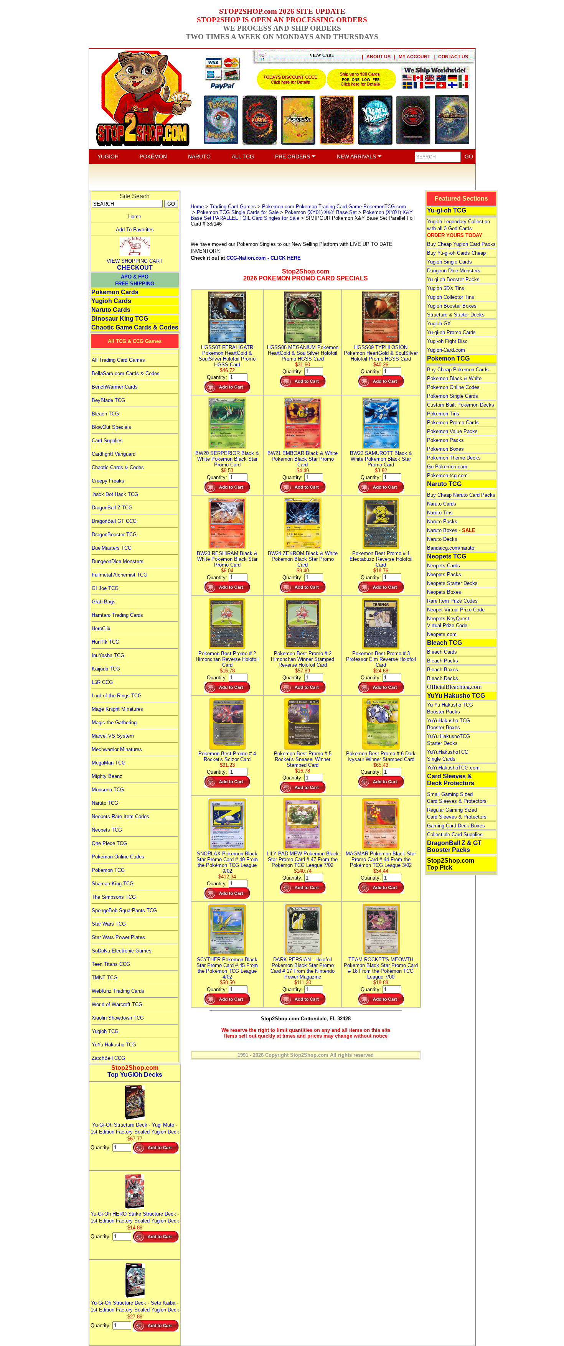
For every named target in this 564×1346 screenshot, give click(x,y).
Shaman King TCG (113, 883)
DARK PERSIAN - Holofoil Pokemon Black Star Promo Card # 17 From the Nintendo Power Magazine (302, 968)
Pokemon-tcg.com (447, 475)
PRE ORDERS (293, 156)
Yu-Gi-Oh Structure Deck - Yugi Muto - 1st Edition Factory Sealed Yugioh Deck (135, 1128)
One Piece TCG (109, 843)
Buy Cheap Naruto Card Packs (461, 495)
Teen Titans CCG (111, 964)
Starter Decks (469, 315)
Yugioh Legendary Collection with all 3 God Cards (458, 228)
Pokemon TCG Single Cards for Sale (238, 212)
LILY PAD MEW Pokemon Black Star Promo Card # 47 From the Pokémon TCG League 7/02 (303, 859)
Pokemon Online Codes (118, 857)
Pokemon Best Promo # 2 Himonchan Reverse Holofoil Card (227, 659)
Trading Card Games (233, 206)
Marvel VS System (113, 736)
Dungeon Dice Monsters (453, 270)
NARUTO (199, 156)
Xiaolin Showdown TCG (118, 1018)
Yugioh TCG (105, 1031)
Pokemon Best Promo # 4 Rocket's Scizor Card (227, 756)
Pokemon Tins (443, 414)
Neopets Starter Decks (452, 583)
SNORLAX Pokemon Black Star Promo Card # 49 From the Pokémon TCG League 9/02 (227, 862)
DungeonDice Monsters (117, 561)
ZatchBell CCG (108, 1058)
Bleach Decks (442, 678)
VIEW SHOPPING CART (135, 261)
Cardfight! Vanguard (113, 454)
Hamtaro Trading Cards (117, 615)
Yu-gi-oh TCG (446, 210)
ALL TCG (243, 156)
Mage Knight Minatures (117, 709)
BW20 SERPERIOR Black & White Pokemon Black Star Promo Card (227, 459)
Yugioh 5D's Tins (445, 288)
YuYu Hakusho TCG (114, 1045)
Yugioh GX (439, 323)
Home (134, 216)
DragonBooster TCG (114, 534)
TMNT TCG (104, 977)
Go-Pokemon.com (447, 467)
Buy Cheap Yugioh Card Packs (461, 244)
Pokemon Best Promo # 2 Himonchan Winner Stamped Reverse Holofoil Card (302, 659)
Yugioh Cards (111, 301)
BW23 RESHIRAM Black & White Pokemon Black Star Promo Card (227, 559)
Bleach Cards (442, 652)
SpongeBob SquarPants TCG (124, 910)
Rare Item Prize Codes (452, 601)
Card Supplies (107, 440)
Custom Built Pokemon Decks (460, 405)
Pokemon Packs (445, 440)
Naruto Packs (442, 521)
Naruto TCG (105, 803)
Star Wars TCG (109, 924)
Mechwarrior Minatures (117, 749)
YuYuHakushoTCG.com (453, 768)
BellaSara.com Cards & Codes (126, 373)
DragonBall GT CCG (114, 521)
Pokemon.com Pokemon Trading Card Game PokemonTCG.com (334, 206)
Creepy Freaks (108, 481)
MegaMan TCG (108, 763)
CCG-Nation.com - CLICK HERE (263, 258)
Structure (437, 315)
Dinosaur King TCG (119, 318)
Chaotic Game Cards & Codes (134, 327)
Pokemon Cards (115, 292)
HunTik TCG (105, 642)
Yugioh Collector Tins (450, 297)
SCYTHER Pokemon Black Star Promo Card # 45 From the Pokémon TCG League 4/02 (227, 968)
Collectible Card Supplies (455, 834)
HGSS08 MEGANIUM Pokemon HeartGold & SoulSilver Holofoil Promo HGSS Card (302, 353)
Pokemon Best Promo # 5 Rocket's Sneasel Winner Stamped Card (302, 759)
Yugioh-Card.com (446, 350)
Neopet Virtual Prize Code (456, 610)
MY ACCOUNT (414, 56)
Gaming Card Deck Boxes (456, 826)
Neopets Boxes (444, 592)
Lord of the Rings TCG (117, 696)
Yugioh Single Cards (449, 262)
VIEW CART (322, 55)
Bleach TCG (105, 414)
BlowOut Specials (111, 427)
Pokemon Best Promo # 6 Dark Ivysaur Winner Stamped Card (381, 756)
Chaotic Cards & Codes (118, 467)
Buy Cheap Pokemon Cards (458, 369)
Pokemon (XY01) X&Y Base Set (321, 212)
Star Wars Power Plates (118, 937)
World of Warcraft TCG (117, 1004)
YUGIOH (108, 156)
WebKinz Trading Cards (118, 991)
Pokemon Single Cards (452, 396)
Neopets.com (442, 634)
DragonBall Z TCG (112, 508)
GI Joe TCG (105, 588)
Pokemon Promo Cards (453, 422)
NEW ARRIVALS (357, 156)
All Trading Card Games (118, 360)
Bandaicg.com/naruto (450, 548)
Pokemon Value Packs (452, 431)
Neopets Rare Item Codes (120, 816)
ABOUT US (378, 56)
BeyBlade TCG (108, 400)
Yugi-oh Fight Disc (447, 341)
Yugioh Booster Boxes (452, 306)
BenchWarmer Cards (115, 387)
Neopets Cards (443, 565)
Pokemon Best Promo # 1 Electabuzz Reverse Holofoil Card (381, 559)
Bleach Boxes (442, 669)
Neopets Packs (444, 574)
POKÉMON (153, 156)
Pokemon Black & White (454, 378)
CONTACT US (453, 56)
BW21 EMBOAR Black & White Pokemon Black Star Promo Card (302, 459)
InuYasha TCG (108, 655)
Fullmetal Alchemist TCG (119, 575)
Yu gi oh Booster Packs (453, 279)
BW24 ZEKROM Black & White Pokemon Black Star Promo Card (303, 559)
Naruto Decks (442, 539)
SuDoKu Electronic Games (122, 951)
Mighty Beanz (107, 776)
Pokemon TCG (108, 870)
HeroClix (101, 628)
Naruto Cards (110, 309)
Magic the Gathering (114, 722)
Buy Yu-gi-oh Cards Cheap (456, 253)
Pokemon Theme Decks (454, 458)
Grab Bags (103, 602)
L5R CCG (102, 682)
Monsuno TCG (108, 789)
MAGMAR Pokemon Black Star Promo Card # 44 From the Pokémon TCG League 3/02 (381, 859)
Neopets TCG (107, 830)
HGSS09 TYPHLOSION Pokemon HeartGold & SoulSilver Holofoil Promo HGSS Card (381, 353)
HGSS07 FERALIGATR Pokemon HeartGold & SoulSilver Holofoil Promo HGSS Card (227, 355)
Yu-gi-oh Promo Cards (451, 332)
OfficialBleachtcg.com (454, 687)
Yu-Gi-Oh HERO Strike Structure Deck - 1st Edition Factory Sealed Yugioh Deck (135, 1217)
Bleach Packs (442, 661)
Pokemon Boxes (445, 449)
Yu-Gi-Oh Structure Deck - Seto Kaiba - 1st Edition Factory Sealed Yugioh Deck (135, 1306)
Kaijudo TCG (106, 669)
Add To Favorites (135, 229)
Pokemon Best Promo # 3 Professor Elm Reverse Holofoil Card (381, 659)
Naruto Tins (440, 513)
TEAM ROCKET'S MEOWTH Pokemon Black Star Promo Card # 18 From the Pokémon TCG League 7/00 (381, 968)
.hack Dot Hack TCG (115, 494)
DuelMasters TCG (112, 548)
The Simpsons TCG (114, 897)
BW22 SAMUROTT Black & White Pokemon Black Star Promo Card (381, 459)
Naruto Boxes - (451, 530)
